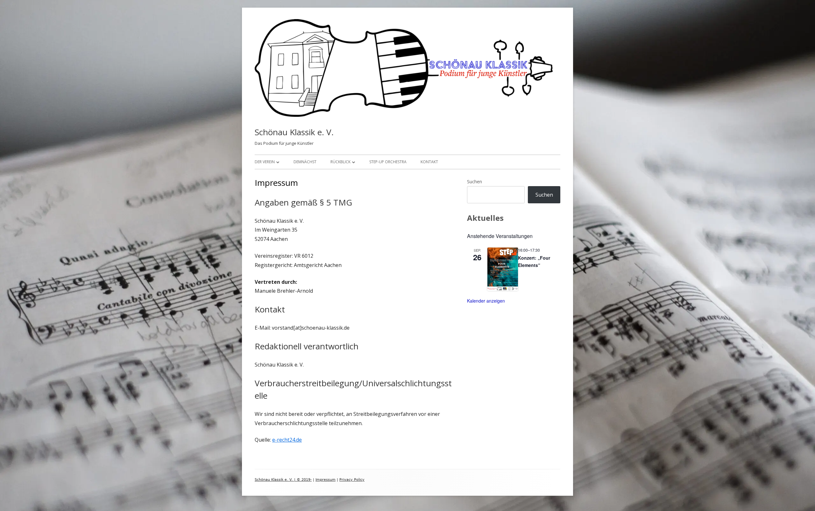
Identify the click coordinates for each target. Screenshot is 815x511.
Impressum (325, 480)
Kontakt (429, 161)
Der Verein (265, 161)
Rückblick (340, 161)
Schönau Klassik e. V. (294, 132)
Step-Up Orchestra (388, 161)
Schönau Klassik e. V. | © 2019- (283, 480)
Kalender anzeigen (486, 301)
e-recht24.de (287, 439)
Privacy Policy (352, 480)
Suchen (474, 181)
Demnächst (305, 161)
